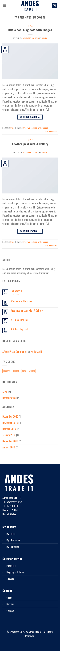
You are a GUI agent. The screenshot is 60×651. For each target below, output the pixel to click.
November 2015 (10, 423)
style (40, 127)
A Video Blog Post (19, 329)
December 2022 (10, 416)
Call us (9, 597)
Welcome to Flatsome (21, 301)
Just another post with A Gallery (27, 310)
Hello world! (16, 291)
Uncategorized (9, 398)
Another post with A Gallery (30, 144)
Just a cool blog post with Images (30, 29)
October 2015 (9, 429)
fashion (34, 127)
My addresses (12, 546)
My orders (10, 533)
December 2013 (10, 441)
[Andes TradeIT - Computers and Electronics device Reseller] (30, 5)
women (45, 127)
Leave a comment (51, 131)
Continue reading (30, 117)
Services (10, 604)
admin (44, 38)
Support (10, 578)
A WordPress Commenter (14, 352)
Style (30, 26)
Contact (10, 610)
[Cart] (54, 5)
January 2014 (9, 435)
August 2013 (8, 447)
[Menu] (4, 5)
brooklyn (26, 127)
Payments (11, 565)
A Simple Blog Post (20, 319)
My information (13, 540)
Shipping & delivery (15, 572)
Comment (15, 294)
